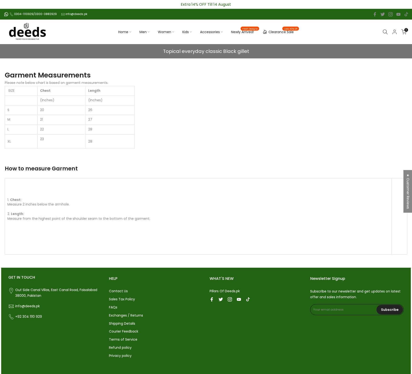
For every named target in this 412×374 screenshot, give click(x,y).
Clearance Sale (283, 31)
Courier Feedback (123, 331)
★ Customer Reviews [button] (408, 191)
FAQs (113, 307)
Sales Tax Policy (122, 299)
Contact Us (118, 291)
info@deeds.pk (76, 14)
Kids (185, 32)
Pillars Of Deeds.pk (225, 291)
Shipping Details (122, 323)
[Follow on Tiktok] (406, 14)
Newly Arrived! (244, 31)
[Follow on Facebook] (375, 14)
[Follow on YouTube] (398, 14)
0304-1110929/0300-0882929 (35, 14)
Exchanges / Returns (126, 315)
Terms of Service (123, 339)
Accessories (210, 32)
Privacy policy (120, 355)
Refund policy (120, 347)
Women (164, 32)
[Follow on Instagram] (390, 14)
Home (123, 32)
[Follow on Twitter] (383, 14)
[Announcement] (206, 4)
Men (143, 32)
